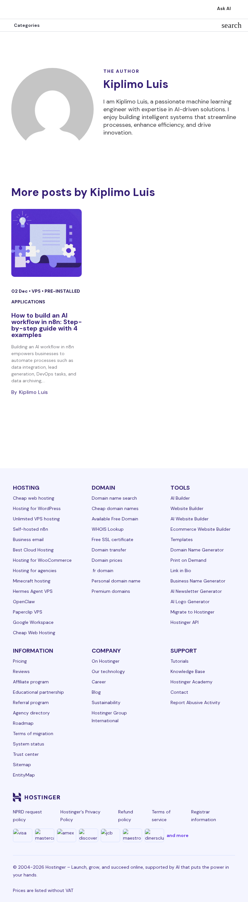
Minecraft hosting (31, 581)
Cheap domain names (115, 508)
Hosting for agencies (35, 570)
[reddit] (199, 797)
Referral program (31, 702)
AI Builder (180, 498)
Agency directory (31, 713)
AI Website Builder (189, 519)
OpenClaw (24, 601)
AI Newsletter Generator (196, 591)
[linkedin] (121, 797)
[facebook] (137, 797)
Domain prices (107, 560)
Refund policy (125, 815)
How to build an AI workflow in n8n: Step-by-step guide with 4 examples (46, 325)
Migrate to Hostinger (192, 612)
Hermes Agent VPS (33, 591)
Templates (181, 539)
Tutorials (179, 661)
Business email (28, 539)
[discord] (230, 797)
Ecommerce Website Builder (200, 529)
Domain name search (114, 498)
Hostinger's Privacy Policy (80, 815)
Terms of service (161, 815)
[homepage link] (11, 9)
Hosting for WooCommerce (42, 560)
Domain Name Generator (197, 550)
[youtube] (183, 797)
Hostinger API (184, 622)
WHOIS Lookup (108, 529)
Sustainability (106, 702)
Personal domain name (116, 581)
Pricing (20, 661)
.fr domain (102, 570)
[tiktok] (214, 797)
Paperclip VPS (27, 612)
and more (178, 835)
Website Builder (186, 508)
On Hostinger (105, 661)
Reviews (21, 671)
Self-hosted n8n (30, 529)
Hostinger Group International (109, 716)
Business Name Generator (197, 581)
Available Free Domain (115, 519)
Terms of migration (33, 733)
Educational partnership (38, 692)
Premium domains (111, 591)
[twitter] (168, 797)
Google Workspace (33, 622)
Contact (179, 692)
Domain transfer (109, 550)
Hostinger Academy (191, 682)
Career (99, 682)
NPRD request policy (27, 815)
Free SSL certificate (112, 539)
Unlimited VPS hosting (36, 519)
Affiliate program (31, 682)
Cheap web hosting (33, 498)
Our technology (108, 671)
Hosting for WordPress (37, 508)
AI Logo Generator (190, 601)
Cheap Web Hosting (34, 633)
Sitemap (22, 764)
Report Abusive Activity (195, 702)
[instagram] (152, 797)
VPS (37, 291)
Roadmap (23, 723)
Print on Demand (188, 560)
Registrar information (203, 815)
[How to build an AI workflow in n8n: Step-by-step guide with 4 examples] (46, 243)
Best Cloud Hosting (33, 550)
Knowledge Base (187, 671)
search (232, 25)
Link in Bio (180, 570)
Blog (96, 692)
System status (28, 744)
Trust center (26, 754)
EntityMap (24, 775)
